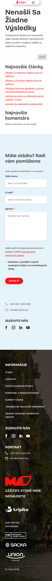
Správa (10, 208)
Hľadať (42, 57)
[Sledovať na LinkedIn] (20, 327)
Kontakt (10, 379)
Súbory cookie (14, 399)
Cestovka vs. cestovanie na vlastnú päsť (23, 104)
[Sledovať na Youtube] (27, 327)
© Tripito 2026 (12, 569)
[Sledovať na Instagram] (13, 327)
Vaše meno (11, 176)
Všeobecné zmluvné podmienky (25, 406)
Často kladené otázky (19, 386)
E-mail (9, 192)
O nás (8, 372)
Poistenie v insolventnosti (22, 393)
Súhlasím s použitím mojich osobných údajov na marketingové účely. (27, 265)
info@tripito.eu (19, 310)
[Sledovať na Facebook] (6, 327)
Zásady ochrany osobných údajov (22, 415)
